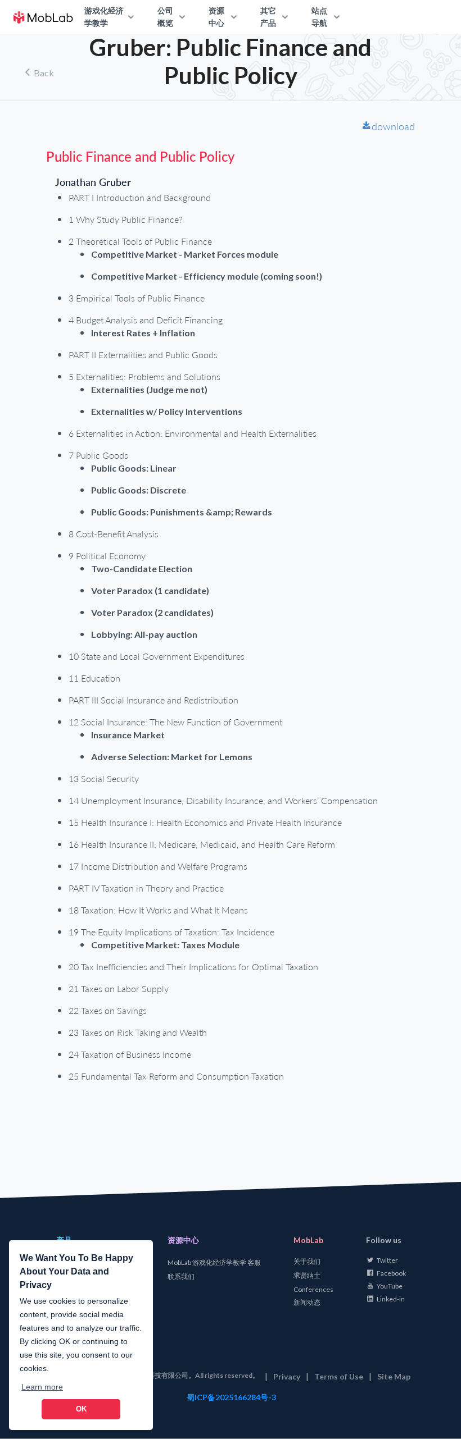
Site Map (393, 1376)
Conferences (313, 1289)
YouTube (390, 1285)
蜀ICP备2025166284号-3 (230, 1397)
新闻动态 (306, 1302)
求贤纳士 (306, 1275)
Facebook (391, 1272)
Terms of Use (338, 1376)
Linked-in (391, 1298)
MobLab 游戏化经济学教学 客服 (214, 1262)
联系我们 (181, 1276)
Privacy (286, 1376)
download (388, 126)
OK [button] (81, 1409)
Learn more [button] (42, 1386)
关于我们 (306, 1261)
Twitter (387, 1259)
